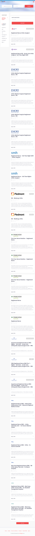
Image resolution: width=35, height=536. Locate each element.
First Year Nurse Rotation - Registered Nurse (22, 239)
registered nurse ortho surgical (4, 18)
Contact (9, 530)
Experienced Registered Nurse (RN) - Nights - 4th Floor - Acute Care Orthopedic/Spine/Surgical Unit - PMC (22, 344)
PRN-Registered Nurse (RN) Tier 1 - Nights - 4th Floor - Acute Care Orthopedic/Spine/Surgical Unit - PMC (22, 365)
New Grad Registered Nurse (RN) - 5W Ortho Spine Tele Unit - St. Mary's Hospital (21, 467)
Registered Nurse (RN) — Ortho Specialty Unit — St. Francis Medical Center (21, 426)
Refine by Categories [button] (4, 24)
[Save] (32, 44)
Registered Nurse (16, 300)
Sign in (29, 530)
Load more (22, 523)
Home (6, 530)
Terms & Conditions (14, 530)
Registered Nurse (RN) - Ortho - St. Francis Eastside (21, 445)
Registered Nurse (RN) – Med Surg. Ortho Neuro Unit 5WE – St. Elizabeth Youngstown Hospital (21, 508)
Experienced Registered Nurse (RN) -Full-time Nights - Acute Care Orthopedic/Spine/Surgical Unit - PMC (22, 385)
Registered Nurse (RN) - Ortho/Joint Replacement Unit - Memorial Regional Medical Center (22, 405)
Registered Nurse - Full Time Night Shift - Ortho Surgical (22, 156)
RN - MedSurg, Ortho (17, 219)
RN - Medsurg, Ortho (17, 198)
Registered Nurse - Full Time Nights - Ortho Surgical (21, 177)
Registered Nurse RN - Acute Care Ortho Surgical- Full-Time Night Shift (22, 54)
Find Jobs (29, 6)
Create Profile (24, 530)
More (2, 42)
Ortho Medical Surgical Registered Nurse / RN (21, 73)
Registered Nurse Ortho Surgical (20, 33)
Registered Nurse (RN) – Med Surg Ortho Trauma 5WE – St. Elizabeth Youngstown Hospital (20, 488)
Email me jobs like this (15, 17)
